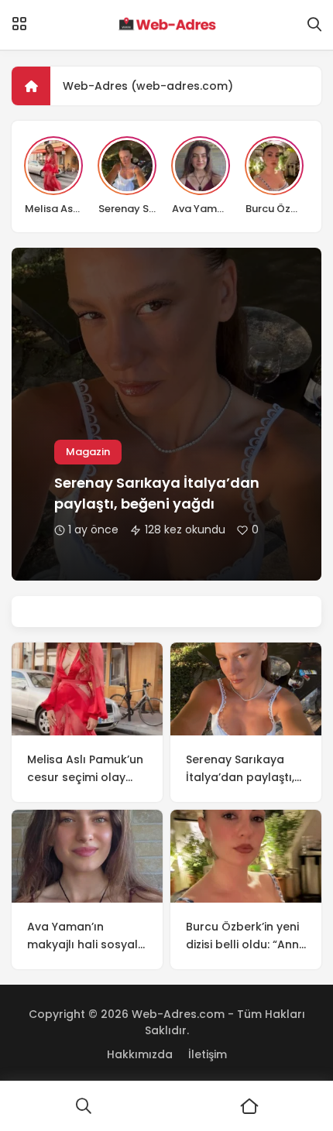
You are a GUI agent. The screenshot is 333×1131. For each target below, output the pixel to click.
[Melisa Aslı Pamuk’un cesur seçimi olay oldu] (87, 689)
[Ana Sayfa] (249, 1106)
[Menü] (19, 24)
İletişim (207, 1054)
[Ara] (83, 1106)
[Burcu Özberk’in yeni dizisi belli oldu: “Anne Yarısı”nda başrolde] (245, 856)
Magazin (88, 451)
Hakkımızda (140, 1054)
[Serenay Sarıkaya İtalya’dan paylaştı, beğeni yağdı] (245, 689)
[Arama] (314, 25)
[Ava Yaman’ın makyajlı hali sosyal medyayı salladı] (87, 856)
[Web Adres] (166, 24)
